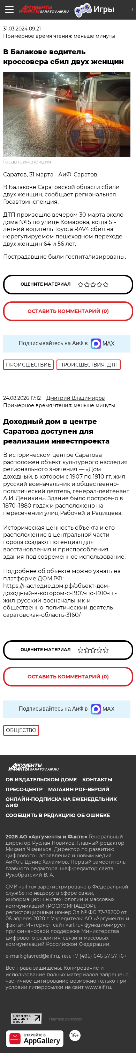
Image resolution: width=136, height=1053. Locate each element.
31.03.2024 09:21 (22, 29)
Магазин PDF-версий (78, 789)
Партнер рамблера (65, 1019)
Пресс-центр (24, 789)
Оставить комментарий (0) (68, 311)
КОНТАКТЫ (97, 779)
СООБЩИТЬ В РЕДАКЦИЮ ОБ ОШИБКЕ (58, 815)
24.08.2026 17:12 (22, 398)
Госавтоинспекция (27, 162)
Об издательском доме (41, 779)
